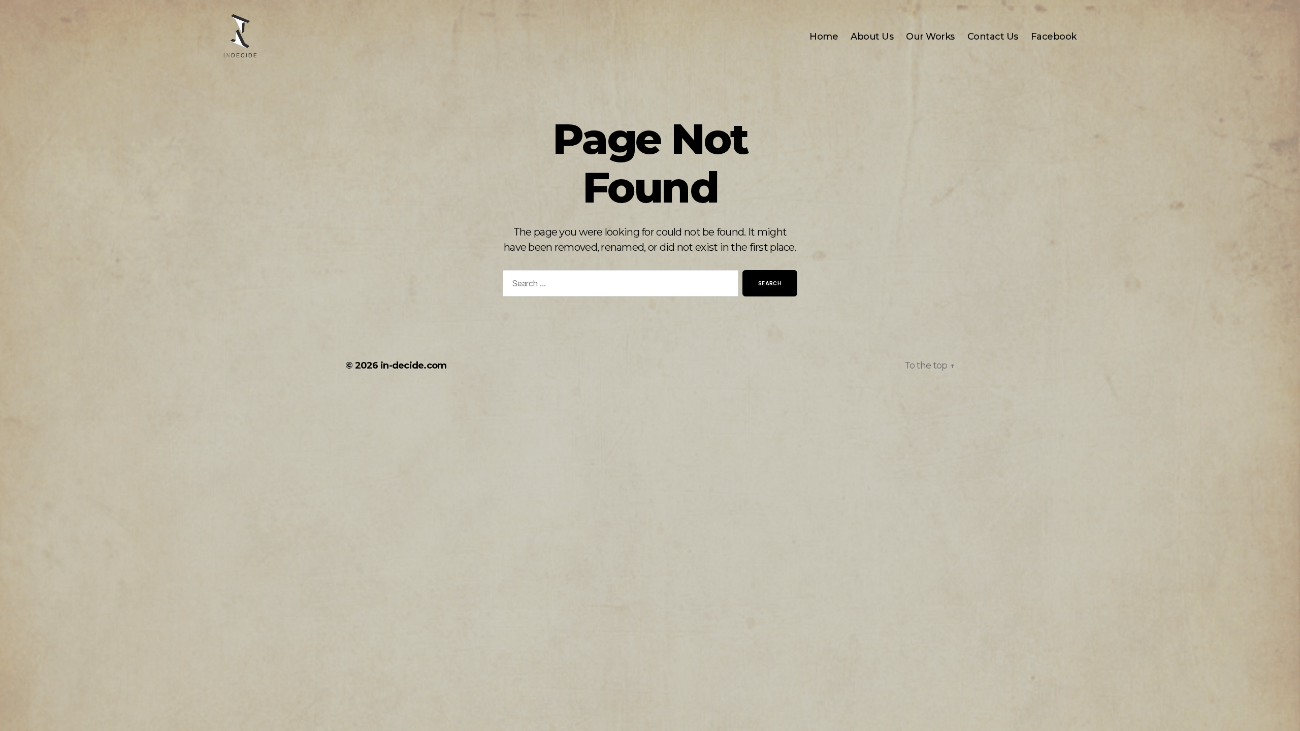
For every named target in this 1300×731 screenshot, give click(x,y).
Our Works (930, 36)
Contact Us (992, 36)
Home (823, 36)
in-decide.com (413, 365)
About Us (872, 36)
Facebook (1054, 36)
